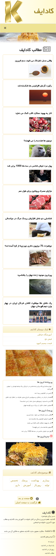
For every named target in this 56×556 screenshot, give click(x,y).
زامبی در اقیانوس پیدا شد (43, 393)
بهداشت (35, 480)
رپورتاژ (37, 485)
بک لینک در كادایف (47, 545)
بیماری (45, 480)
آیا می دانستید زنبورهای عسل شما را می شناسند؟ (36, 401)
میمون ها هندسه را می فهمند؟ (42, 427)
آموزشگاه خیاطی (44, 334)
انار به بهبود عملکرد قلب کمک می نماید (39, 423)
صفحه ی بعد (24, 498)
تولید (47, 485)
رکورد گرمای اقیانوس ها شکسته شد (40, 418)
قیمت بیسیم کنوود (44, 343)
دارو (18, 485)
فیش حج (48, 339)
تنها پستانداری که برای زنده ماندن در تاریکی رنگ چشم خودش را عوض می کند (29, 388)
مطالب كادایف (49, 553)
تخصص (14, 480)
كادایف (44, 11)
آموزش (27, 485)
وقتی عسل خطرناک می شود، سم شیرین (39, 414)
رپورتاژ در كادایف (48, 549)
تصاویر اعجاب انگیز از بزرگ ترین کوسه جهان (37, 405)
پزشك (24, 480)
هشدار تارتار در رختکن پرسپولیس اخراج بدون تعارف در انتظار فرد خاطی (29, 397)
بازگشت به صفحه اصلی (26, 502)
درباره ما (51, 541)
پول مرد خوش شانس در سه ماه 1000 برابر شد (36, 431)
